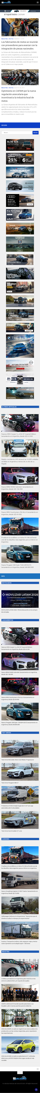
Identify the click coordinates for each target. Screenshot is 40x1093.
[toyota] (20, 320)
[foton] (20, 11)
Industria (4, 39)
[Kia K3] (20, 220)
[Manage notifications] (36, 1089)
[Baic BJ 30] (20, 150)
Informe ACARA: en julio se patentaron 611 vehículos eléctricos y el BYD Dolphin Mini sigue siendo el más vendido (18, 1058)
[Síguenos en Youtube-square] (34, 125)
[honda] (20, 265)
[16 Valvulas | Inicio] (8, 2)
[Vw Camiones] (20, 306)
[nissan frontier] (20, 371)
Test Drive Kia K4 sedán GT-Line (11, 831)
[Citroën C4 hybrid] (20, 398)
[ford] (20, 251)
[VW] (20, 234)
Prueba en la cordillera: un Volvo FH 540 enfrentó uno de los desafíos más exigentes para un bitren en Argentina (19, 540)
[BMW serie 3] (20, 357)
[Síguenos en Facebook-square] (28, 125)
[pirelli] (20, 164)
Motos (11, 39)
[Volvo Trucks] (20, 385)
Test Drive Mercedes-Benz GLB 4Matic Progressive (17, 760)
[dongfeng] (20, 177)
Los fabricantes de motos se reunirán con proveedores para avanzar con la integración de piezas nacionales (19, 45)
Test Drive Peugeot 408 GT (10, 783)
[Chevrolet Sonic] (20, 293)
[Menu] (37, 2)
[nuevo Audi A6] (20, 206)
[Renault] (20, 332)
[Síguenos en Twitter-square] (31, 125)
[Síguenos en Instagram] (37, 125)
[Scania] (20, 279)
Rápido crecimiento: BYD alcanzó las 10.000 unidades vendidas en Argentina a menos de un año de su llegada (19, 461)
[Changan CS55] (20, 191)
